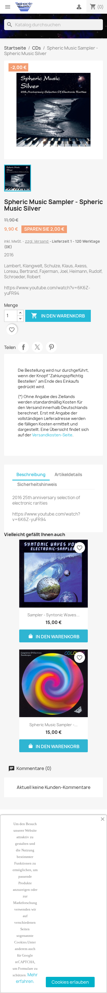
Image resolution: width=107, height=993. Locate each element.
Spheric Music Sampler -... (53, 724)
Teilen (23, 347)
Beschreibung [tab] (31, 474)
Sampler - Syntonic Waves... (53, 614)
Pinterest (51, 347)
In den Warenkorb (58, 315)
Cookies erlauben (70, 982)
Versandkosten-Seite (52, 434)
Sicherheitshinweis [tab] (37, 484)
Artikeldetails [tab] (68, 474)
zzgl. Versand (37, 241)
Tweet (37, 347)
